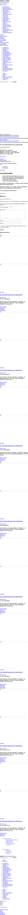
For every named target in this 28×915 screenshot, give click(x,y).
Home (1, 134)
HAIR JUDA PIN (7, 21)
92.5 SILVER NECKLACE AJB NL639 (9, 142)
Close (1, 902)
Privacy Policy (9, 842)
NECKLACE (6, 28)
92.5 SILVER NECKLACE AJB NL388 (11, 521)
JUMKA (5, 22)
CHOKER (5, 12)
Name (1, 220)
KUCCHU (5, 23)
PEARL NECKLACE (7, 30)
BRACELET (5, 10)
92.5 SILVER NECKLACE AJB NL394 (11, 446)
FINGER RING (6, 19)
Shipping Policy (9, 841)
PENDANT (5, 31)
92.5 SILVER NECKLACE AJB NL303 (11, 672)
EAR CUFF (5, 15)
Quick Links (6, 849)
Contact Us (8, 844)
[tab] (15, 166)
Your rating (3, 207)
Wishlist (8, 853)
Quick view (2, 309)
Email (1, 223)
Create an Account (4, 909)
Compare (5, 897)
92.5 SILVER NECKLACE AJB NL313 (11, 746)
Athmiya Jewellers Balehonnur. (10, 163)
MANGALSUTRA (7, 26)
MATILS (5, 27)
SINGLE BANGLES (7, 32)
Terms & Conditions (10, 843)
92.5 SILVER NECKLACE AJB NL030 (11, 596)
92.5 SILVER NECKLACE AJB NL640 (9, 138)
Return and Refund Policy (11, 839)
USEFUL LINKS (7, 838)
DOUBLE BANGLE (7, 14)
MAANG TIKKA (7, 25)
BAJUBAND (6, 6)
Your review (3, 209)
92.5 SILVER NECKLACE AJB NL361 (11, 821)
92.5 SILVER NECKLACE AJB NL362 (11, 295)
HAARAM (5, 20)
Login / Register (6, 898)
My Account (8, 852)
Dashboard (8, 850)
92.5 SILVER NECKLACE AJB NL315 (11, 370)
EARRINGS (5, 17)
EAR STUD (5, 16)
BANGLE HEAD (7, 8)
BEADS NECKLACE (8, 9)
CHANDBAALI (6, 11)
